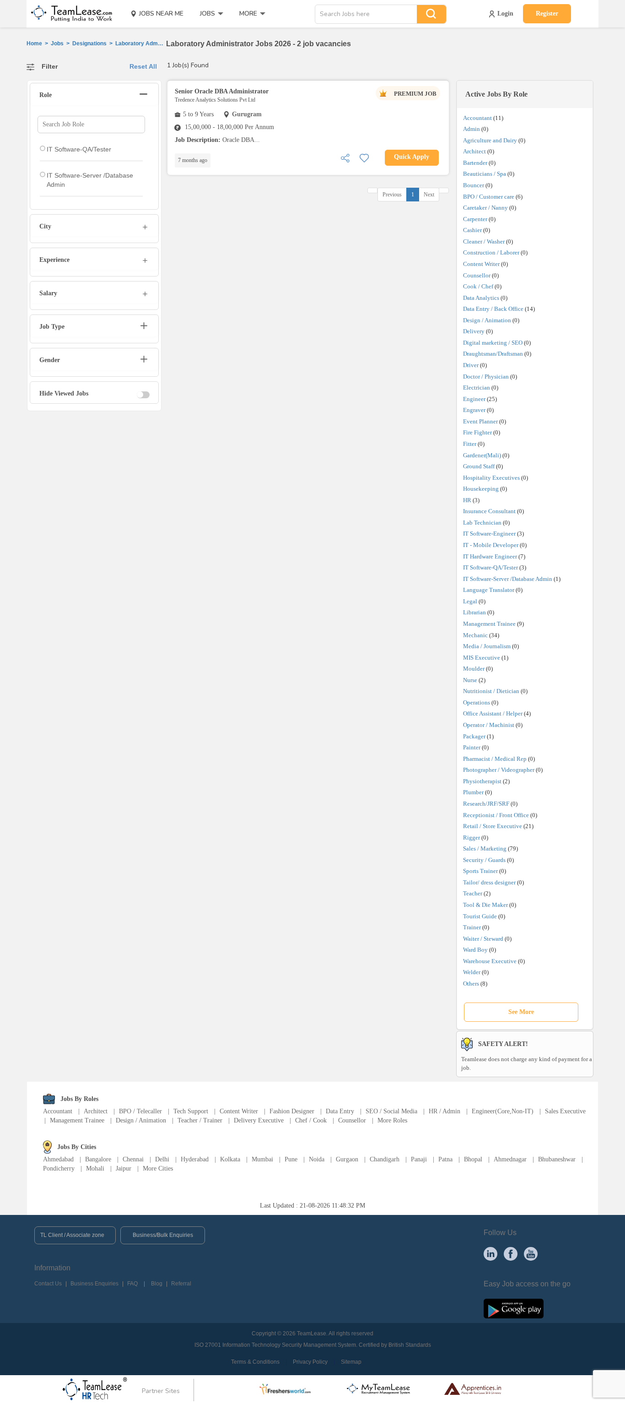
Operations (476, 702)
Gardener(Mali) (482, 455)
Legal (470, 601)
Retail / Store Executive (492, 826)
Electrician (476, 387)
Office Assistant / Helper (493, 713)
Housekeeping (481, 488)
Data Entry (340, 1111)
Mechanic (475, 635)
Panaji (419, 1159)
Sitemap (351, 1362)
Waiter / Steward (483, 938)
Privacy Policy (310, 1362)
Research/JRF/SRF (486, 803)
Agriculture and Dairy (490, 140)
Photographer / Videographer (498, 769)
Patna (445, 1159)
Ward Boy (475, 949)
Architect (474, 151)
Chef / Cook (311, 1120)
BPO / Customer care (488, 196)
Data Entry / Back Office (493, 308)
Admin (471, 128)
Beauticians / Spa (484, 173)
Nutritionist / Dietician (491, 691)
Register (547, 13)
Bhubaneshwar (557, 1159)
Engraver (474, 410)
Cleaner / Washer (484, 241)
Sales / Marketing (484, 848)
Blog (156, 1283)
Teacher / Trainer (200, 1120)
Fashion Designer (291, 1111)
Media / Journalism (487, 646)
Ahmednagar (510, 1159)
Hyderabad (195, 1159)
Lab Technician (482, 522)
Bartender (475, 162)
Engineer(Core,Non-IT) (502, 1111)
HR (467, 500)
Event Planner (480, 421)
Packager (474, 736)
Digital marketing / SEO (493, 342)
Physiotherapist (482, 781)
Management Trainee (489, 623)
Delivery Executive (259, 1120)
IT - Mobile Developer (490, 545)
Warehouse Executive (490, 961)
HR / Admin (444, 1111)
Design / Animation (487, 320)
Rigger (471, 837)
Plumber (473, 792)
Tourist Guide (480, 916)
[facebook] (510, 1253)
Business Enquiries (94, 1283)
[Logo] (69, 13)
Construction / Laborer (491, 252)
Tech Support (190, 1111)
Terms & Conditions (255, 1362)
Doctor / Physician (486, 376)
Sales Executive (565, 1111)
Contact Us (48, 1283)
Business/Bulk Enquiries (163, 1235)
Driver (471, 365)
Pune (291, 1159)
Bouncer (473, 185)
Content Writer (481, 263)
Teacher (472, 893)
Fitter (469, 443)
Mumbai (262, 1159)
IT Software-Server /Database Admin (507, 578)
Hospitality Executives (491, 477)
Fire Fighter (477, 432)
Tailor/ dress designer (489, 882)
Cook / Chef (478, 286)
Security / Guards (484, 859)
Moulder (474, 668)
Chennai (133, 1159)
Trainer (472, 927)
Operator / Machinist (488, 724)
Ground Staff (479, 466)
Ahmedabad (58, 1159)
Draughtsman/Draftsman (493, 353)
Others (471, 983)
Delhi (162, 1159)
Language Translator (488, 589)
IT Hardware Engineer (490, 556)
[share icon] (345, 157)
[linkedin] (490, 1253)
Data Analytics (481, 297)
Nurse (470, 680)
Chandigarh (384, 1159)
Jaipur (123, 1168)
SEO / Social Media (391, 1111)
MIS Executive (481, 657)
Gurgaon (347, 1159)
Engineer (474, 399)
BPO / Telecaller (140, 1111)
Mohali (95, 1168)
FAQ (132, 1283)
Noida (316, 1159)
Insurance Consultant (489, 511)
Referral (181, 1283)
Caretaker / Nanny (485, 207)
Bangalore (98, 1159)
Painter (471, 747)
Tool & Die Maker (486, 904)
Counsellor (476, 275)
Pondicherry (59, 1168)
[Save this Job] (364, 157)
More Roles (392, 1120)
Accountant (477, 117)
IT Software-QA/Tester (490, 567)
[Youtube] (531, 1253)
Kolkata (230, 1159)
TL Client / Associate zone (72, 1235)
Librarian (474, 612)
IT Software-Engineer (489, 533)
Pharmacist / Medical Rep (495, 758)
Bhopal (473, 1159)
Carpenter (475, 219)
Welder (471, 972)
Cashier (472, 230)
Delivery (474, 331)
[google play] (514, 1308)
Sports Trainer (480, 870)
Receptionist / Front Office (496, 815)
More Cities (158, 1168)
